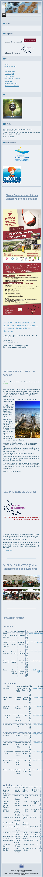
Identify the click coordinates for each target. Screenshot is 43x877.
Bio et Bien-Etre (10, 71)
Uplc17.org (8, 81)
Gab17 (7, 64)
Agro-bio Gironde (10, 66)
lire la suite (9, 551)
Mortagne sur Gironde (12, 86)
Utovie (7, 69)
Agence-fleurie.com (11, 83)
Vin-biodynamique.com (12, 78)
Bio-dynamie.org (10, 76)
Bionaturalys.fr (9, 74)
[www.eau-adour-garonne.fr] (21, 161)
